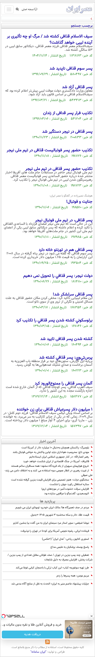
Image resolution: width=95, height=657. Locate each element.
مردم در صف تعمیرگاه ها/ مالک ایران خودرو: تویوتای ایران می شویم (52, 507)
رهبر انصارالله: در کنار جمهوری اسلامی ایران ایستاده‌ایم (59, 457)
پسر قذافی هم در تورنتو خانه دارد (65, 250)
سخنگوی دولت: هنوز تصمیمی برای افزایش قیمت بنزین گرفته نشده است (50, 480)
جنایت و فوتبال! (79, 202)
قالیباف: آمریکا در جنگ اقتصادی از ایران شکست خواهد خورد (56, 461)
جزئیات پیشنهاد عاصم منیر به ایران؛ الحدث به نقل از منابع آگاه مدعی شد (50, 584)
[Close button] (91, 616)
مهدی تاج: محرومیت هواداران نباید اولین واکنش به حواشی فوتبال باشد (51, 452)
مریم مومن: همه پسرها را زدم (72, 576)
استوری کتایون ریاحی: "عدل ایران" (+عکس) (65, 539)
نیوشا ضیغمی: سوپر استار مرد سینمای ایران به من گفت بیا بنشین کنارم (51, 523)
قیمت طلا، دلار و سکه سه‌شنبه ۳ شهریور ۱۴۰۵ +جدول (60, 515)
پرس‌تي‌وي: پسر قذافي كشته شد (65, 357)
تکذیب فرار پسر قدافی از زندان (67, 113)
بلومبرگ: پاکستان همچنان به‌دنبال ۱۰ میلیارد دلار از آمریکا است (55, 448)
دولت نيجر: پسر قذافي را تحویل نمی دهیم (57, 276)
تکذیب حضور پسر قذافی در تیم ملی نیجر (58, 169)
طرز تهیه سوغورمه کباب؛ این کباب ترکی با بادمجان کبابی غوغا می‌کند (52, 568)
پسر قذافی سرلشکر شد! (72, 294)
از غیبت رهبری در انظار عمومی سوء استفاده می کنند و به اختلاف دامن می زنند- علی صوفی (48, 473)
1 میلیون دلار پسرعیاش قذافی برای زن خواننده (54, 409)
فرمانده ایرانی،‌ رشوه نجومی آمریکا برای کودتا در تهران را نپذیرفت (55, 531)
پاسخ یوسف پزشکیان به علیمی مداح (69, 547)
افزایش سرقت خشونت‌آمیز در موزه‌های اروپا (65, 489)
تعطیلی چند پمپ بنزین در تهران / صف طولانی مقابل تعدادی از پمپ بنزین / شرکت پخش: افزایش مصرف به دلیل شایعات (50, 557)
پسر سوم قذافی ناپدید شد (71, 68)
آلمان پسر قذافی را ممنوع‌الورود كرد (63, 383)
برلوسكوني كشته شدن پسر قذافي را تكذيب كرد (54, 320)
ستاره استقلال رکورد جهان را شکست (69, 484)
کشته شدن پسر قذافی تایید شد (66, 339)
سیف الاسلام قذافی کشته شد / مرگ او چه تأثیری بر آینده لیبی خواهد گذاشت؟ (49, 39)
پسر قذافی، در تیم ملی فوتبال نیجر (63, 220)
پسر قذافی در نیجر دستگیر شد (67, 132)
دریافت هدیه (32, 634)
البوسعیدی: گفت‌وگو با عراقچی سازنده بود (66, 493)
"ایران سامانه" (38, 652)
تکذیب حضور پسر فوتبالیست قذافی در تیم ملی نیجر (49, 150)
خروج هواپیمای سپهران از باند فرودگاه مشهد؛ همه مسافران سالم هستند (50, 466)
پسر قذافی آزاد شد (77, 87)
